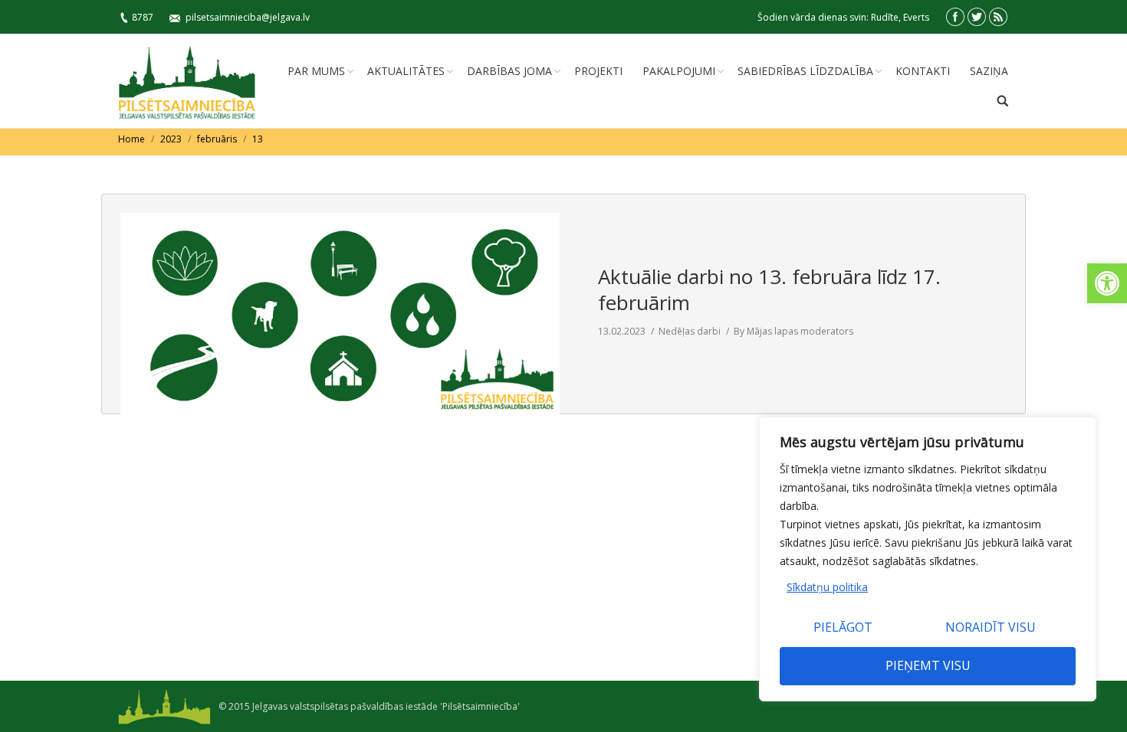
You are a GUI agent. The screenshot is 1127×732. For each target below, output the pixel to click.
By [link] (793, 331)
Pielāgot (842, 627)
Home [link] (131, 138)
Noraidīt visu (990, 627)
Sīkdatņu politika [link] (827, 587)
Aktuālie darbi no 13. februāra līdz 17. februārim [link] (769, 289)
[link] (1107, 283)
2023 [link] (171, 138)
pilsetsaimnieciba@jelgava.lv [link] (248, 17)
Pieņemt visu (928, 665)
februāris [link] (217, 138)
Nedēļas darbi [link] (690, 331)
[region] (927, 559)
